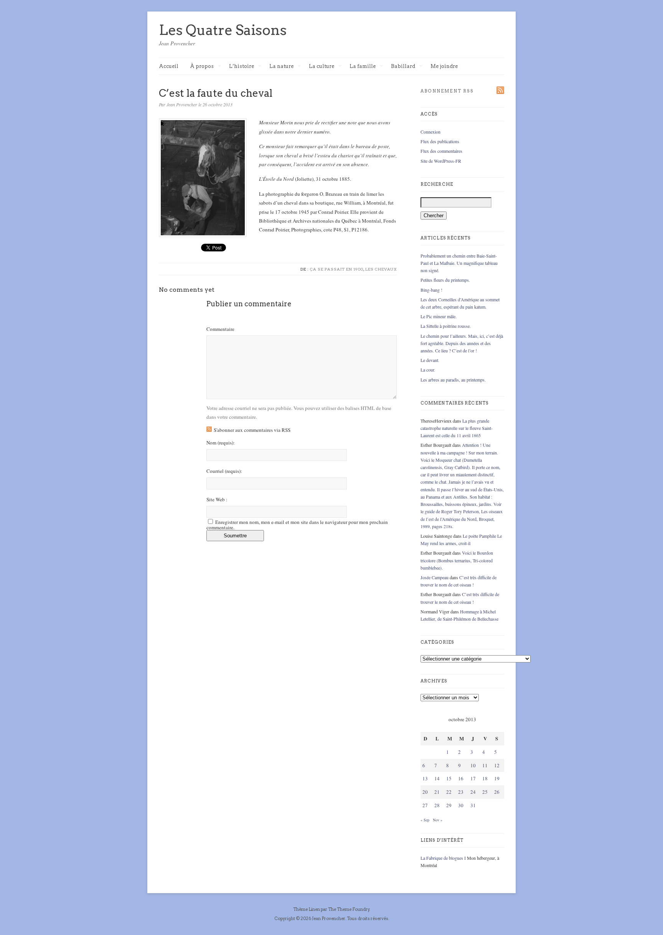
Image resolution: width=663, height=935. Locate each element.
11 (485, 765)
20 (425, 791)
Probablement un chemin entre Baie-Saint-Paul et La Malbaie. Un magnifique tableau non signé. (459, 263)
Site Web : (217, 499)
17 (473, 778)
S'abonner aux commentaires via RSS (252, 429)
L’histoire (241, 66)
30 (460, 805)
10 (473, 765)
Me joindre (444, 66)
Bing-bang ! (431, 290)
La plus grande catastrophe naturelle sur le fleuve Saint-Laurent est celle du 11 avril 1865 (457, 428)
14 (437, 778)
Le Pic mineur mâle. (439, 316)
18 (485, 778)
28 (437, 805)
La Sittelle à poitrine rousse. (446, 326)
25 (485, 791)
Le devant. (430, 360)
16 (460, 778)
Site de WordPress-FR (441, 161)
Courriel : (224, 471)
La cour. (428, 370)
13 (425, 778)
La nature (281, 66)
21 (437, 791)
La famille (363, 66)
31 (473, 805)
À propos (202, 66)
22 (449, 791)
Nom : (220, 442)
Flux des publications (440, 141)
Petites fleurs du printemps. (445, 280)
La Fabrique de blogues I (443, 858)
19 (497, 778)
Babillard (403, 66)
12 (497, 765)
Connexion (430, 132)
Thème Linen (307, 909)
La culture (321, 66)
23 (460, 791)
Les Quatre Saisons (223, 29)
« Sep (425, 820)
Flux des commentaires (441, 151)
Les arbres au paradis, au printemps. (453, 380)
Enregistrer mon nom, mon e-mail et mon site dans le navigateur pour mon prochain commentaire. (297, 525)
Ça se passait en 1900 (336, 269)
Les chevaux (381, 269)
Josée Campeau (435, 577)
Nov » (437, 820)
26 (497, 791)
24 (473, 791)
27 (425, 805)
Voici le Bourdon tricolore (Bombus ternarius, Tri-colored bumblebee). (457, 560)
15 (449, 778)
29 (449, 805)
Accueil (168, 66)
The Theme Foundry (348, 909)
